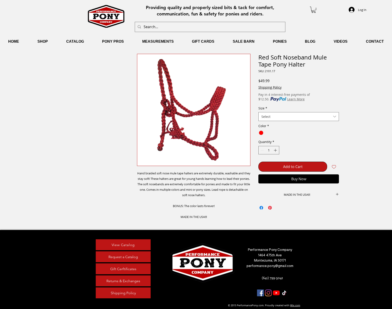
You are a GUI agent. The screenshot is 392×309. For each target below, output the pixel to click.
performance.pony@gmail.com (270, 266)
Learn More (296, 99)
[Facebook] (260, 292)
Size (262, 108)
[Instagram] (268, 292)
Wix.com (295, 305)
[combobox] (298, 116)
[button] (313, 10)
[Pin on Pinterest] (270, 207)
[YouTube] (276, 292)
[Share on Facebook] (261, 207)
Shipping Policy (270, 87)
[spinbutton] (269, 150)
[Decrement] (262, 150)
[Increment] (276, 150)
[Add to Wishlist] (334, 167)
